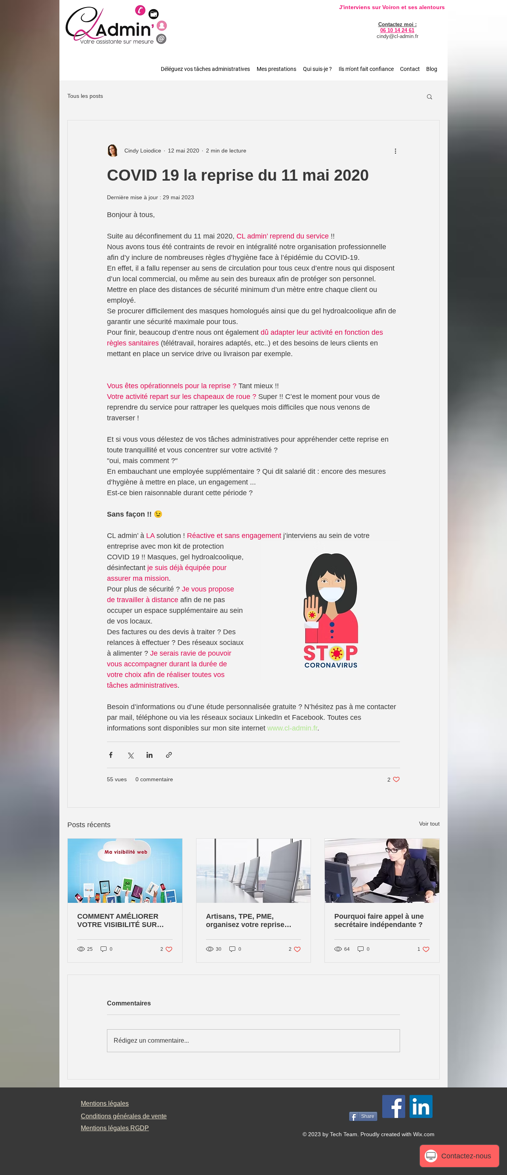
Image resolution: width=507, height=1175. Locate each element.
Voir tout (429, 823)
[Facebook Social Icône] (393, 1106)
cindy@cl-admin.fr (397, 36)
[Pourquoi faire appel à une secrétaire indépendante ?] (382, 871)
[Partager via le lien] (169, 755)
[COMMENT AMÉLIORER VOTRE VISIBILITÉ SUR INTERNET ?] (125, 871)
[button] (429, 96)
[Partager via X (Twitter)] (130, 755)
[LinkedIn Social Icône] (421, 1106)
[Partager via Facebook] (110, 755)
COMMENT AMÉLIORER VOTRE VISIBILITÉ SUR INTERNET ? (117, 920)
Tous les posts (85, 96)
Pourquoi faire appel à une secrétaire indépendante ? (379, 920)
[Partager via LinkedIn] (149, 755)
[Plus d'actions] (395, 150)
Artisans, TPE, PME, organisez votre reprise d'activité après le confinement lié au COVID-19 (250, 920)
